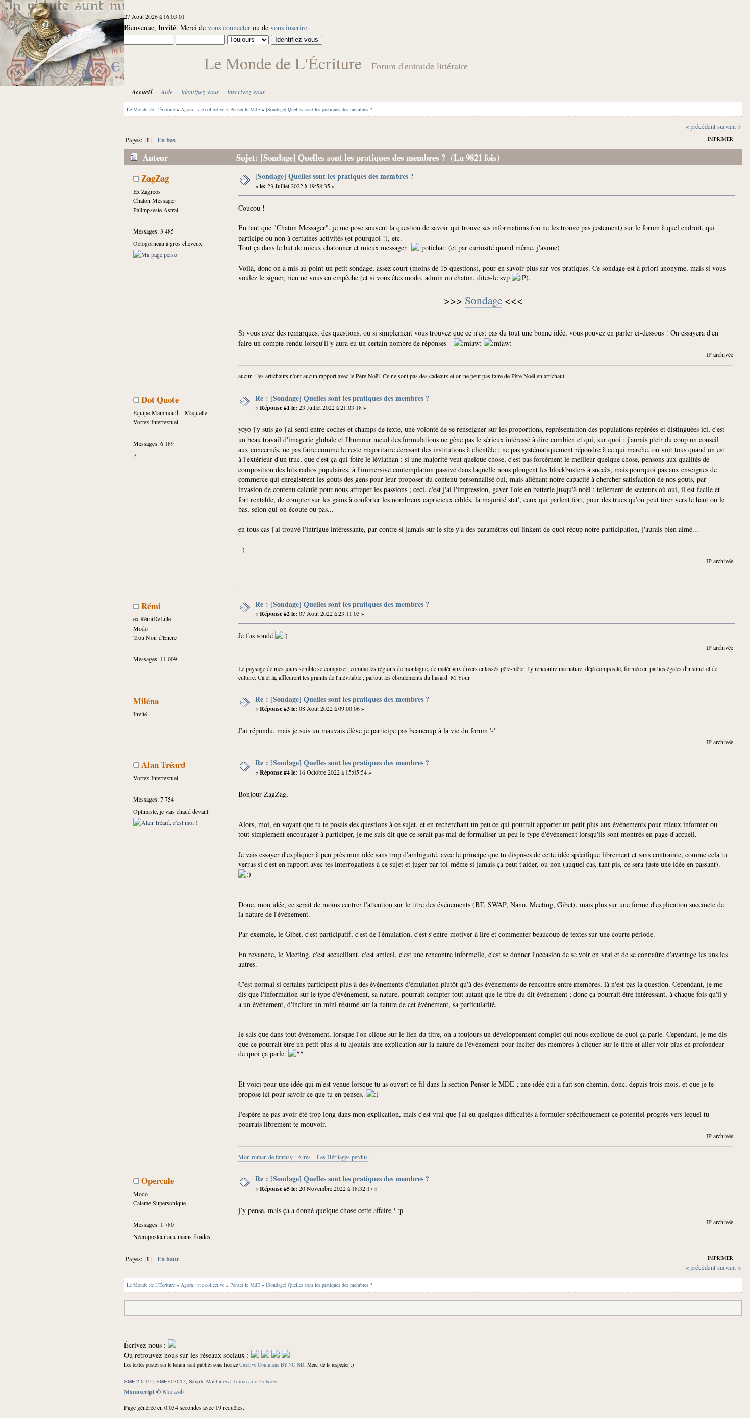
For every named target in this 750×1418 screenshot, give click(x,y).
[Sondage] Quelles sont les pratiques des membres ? (334, 176)
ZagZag (155, 178)
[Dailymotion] (275, 1355)
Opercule (157, 1180)
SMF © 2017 (171, 1381)
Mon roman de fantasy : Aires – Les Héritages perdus (303, 1157)
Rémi (151, 606)
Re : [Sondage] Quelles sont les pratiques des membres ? (342, 398)
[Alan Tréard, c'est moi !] (165, 822)
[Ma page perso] (155, 254)
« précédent (701, 126)
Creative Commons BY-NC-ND (271, 1364)
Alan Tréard (163, 764)
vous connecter (229, 27)
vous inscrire (288, 27)
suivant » (729, 126)
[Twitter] (265, 1355)
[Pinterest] (286, 1355)
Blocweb (173, 1391)
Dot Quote (160, 399)
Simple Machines (209, 1381)
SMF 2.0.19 (138, 1381)
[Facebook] (255, 1355)
